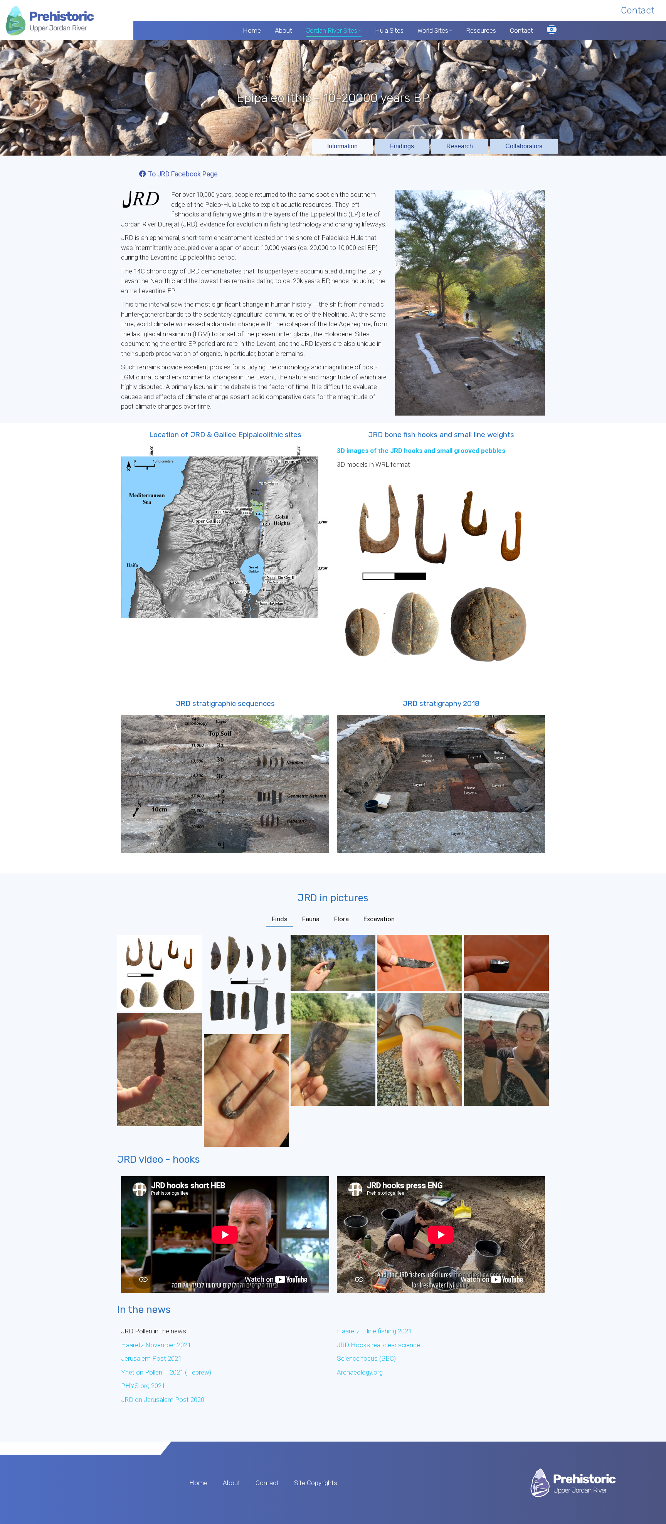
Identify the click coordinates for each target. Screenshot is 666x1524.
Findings (402, 146)
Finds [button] (280, 919)
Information (342, 146)
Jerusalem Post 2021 (151, 1358)
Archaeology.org (360, 1372)
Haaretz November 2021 (156, 1345)
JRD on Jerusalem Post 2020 (162, 1399)
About (231, 1483)
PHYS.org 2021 (143, 1386)
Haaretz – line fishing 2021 (374, 1331)
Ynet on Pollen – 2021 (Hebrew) (166, 1372)
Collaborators (523, 146)
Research (459, 146)
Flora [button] (341, 919)
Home (198, 1483)
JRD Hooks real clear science (379, 1345)
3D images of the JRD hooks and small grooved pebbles (421, 450)
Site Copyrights (315, 1483)
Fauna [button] (311, 919)
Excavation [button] (379, 919)
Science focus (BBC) (366, 1358)
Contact (267, 1483)
